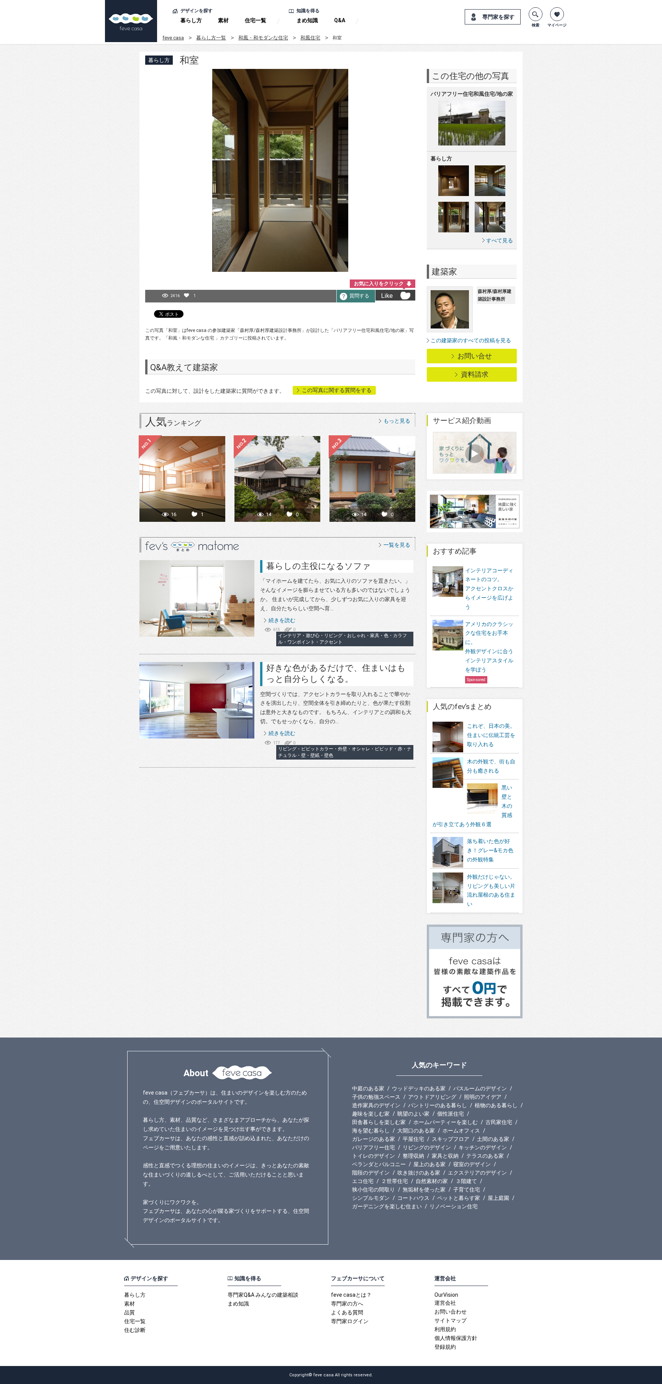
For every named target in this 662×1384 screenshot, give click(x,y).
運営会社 (445, 1303)
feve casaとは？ (351, 1295)
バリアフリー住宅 (373, 1147)
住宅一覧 (255, 20)
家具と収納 (445, 1156)
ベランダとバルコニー (379, 1164)
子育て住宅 (466, 1189)
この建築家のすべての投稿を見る (471, 340)
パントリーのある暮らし (437, 1105)
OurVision (446, 1295)
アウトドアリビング (432, 1097)
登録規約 (445, 1347)
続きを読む (282, 620)
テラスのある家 (485, 1156)
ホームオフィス (461, 1130)
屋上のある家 (429, 1164)
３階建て (466, 1181)
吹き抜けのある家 (418, 1173)
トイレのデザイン (373, 1156)
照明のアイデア (482, 1097)
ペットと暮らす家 (458, 1198)
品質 (129, 1312)
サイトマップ (450, 1320)
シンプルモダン (371, 1198)
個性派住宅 (450, 1114)
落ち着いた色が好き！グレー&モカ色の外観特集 (490, 850)
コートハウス (413, 1198)
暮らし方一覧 (211, 38)
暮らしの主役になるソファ (318, 566)
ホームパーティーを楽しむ (445, 1122)
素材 (223, 20)
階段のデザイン (371, 1173)
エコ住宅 (363, 1181)
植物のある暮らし (496, 1105)
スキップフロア (450, 1139)
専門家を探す (498, 17)
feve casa (173, 38)
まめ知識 (307, 20)
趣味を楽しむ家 (371, 1114)
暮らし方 (191, 20)
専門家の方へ (347, 1304)
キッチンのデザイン (483, 1147)
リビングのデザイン (427, 1147)
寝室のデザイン (472, 1164)
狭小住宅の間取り (373, 1189)
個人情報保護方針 (455, 1338)
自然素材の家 (432, 1181)
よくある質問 (347, 1312)
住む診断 (135, 1330)
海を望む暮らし (371, 1130)
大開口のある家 (416, 1130)
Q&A (339, 20)
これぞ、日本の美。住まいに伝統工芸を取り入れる (491, 735)
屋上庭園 (498, 1198)
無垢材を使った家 (424, 1189)
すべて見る (499, 240)
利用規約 (445, 1329)
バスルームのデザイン (480, 1088)
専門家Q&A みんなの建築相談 (263, 1295)
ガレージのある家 (373, 1139)
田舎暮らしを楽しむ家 (379, 1122)
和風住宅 (310, 38)
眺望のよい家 (413, 1114)
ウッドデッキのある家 (419, 1088)
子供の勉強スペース (376, 1097)
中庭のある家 (368, 1088)
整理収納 (413, 1156)
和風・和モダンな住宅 (263, 38)
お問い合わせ (450, 1312)
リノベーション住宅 (453, 1206)
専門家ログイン (350, 1321)
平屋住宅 (413, 1139)
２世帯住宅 (394, 1181)
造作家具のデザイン (376, 1105)
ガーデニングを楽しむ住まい (387, 1206)
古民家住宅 (498, 1122)
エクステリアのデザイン (477, 1173)
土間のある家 (493, 1139)
